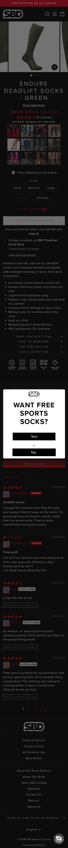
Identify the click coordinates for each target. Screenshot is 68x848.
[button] (58, 839)
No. (34, 452)
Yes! (34, 436)
